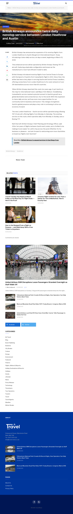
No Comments (30, 43)
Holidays (7, 371)
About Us (8, 483)
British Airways (10, 151)
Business (8, 345)
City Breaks (8, 348)
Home (9, 8)
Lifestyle (8, 377)
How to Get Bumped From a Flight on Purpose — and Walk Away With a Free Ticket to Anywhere (19, 227)
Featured (8, 360)
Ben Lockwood (11, 287)
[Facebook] (7, 57)
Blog (6, 340)
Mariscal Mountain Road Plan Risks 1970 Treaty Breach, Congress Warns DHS (41, 304)
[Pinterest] (7, 70)
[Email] (7, 79)
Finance (7, 362)
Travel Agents (9, 399)
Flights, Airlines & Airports (13, 365)
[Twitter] (7, 61)
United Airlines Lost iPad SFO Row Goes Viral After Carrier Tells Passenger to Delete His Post (41, 313)
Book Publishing (10, 343)
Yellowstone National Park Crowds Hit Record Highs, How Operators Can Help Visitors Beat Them (41, 296)
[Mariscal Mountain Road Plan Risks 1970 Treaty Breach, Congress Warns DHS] (10, 306)
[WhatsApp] (7, 75)
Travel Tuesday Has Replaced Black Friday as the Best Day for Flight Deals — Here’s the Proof (19, 198)
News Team (11, 43)
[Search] (66, 3)
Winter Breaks (9, 405)
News (7, 379)
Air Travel (5, 26)
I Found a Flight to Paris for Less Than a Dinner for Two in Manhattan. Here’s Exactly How (52, 198)
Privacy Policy (9, 488)
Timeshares (8, 388)
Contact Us (8, 485)
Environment (9, 357)
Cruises (7, 351)
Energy (7, 354)
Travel (8, 246)
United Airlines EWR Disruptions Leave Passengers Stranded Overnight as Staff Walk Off (36, 283)
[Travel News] (36, 3)
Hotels (7, 374)
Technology (8, 385)
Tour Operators (9, 391)
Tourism (7, 394)
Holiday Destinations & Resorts (14, 368)
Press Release (9, 382)
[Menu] (7, 3)
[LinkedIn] (7, 66)
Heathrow (20, 151)
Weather (8, 402)
